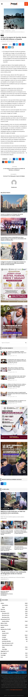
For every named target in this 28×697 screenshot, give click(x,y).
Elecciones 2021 (5, 613)
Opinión (2, 627)
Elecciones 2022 (5, 615)
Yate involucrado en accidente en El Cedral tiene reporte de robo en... (20, 548)
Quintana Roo (4, 629)
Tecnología (3, 655)
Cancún (2, 35)
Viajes (3, 607)
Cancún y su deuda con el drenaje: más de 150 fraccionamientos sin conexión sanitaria (12, 215)
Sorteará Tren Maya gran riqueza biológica (14, 176)
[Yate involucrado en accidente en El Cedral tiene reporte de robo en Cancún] (20, 541)
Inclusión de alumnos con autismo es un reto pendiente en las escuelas (17, 401)
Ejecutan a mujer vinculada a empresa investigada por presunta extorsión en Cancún (7, 532)
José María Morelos (6, 641)
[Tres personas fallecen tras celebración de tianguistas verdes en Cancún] (14, 562)
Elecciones (3, 611)
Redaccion (4, 41)
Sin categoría (4, 653)
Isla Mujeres (4, 639)
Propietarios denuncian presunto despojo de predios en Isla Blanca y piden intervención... (6, 548)
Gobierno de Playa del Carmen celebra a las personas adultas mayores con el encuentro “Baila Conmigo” (17, 385)
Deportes (3, 609)
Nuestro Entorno (4, 625)
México (2, 623)
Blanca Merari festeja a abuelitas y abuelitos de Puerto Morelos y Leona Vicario (16, 369)
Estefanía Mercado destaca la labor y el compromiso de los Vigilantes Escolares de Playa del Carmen (17, 361)
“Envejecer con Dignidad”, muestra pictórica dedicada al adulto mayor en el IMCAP (17, 353)
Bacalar (3, 631)
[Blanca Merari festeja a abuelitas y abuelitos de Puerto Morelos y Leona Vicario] (4, 369)
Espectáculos (5, 605)
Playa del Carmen (6, 643)
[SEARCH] (25, 342)
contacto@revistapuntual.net (16, 689)
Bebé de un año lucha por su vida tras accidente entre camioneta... (13, 512)
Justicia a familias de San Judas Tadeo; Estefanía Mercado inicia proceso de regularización (17, 377)
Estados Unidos (5, 621)
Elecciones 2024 (5, 617)
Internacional (4, 619)
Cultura (2, 603)
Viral (2, 657)
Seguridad (3, 651)
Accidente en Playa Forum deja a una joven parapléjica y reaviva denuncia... (20, 532)
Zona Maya (4, 649)
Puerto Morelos (5, 645)
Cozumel (4, 637)
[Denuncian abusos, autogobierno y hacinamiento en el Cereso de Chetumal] (7, 585)
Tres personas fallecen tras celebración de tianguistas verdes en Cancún (13, 572)
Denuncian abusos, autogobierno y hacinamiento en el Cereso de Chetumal (7, 593)
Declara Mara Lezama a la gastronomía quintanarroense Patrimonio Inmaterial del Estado (17, 393)
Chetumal (4, 635)
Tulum (3, 647)
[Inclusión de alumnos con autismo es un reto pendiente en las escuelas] (4, 402)
